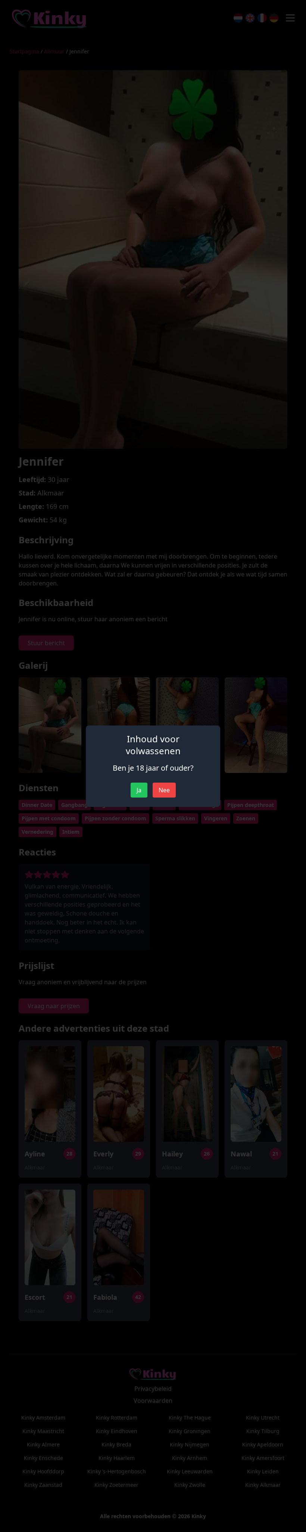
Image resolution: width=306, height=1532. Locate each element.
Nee (164, 790)
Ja (139, 790)
